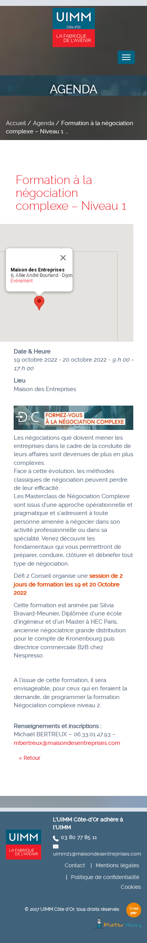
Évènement (22, 281)
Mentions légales (117, 865)
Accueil (16, 123)
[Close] (63, 257)
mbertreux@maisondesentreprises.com (67, 742)
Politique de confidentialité (105, 877)
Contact (75, 865)
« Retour (29, 758)
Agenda (43, 123)
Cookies (131, 887)
